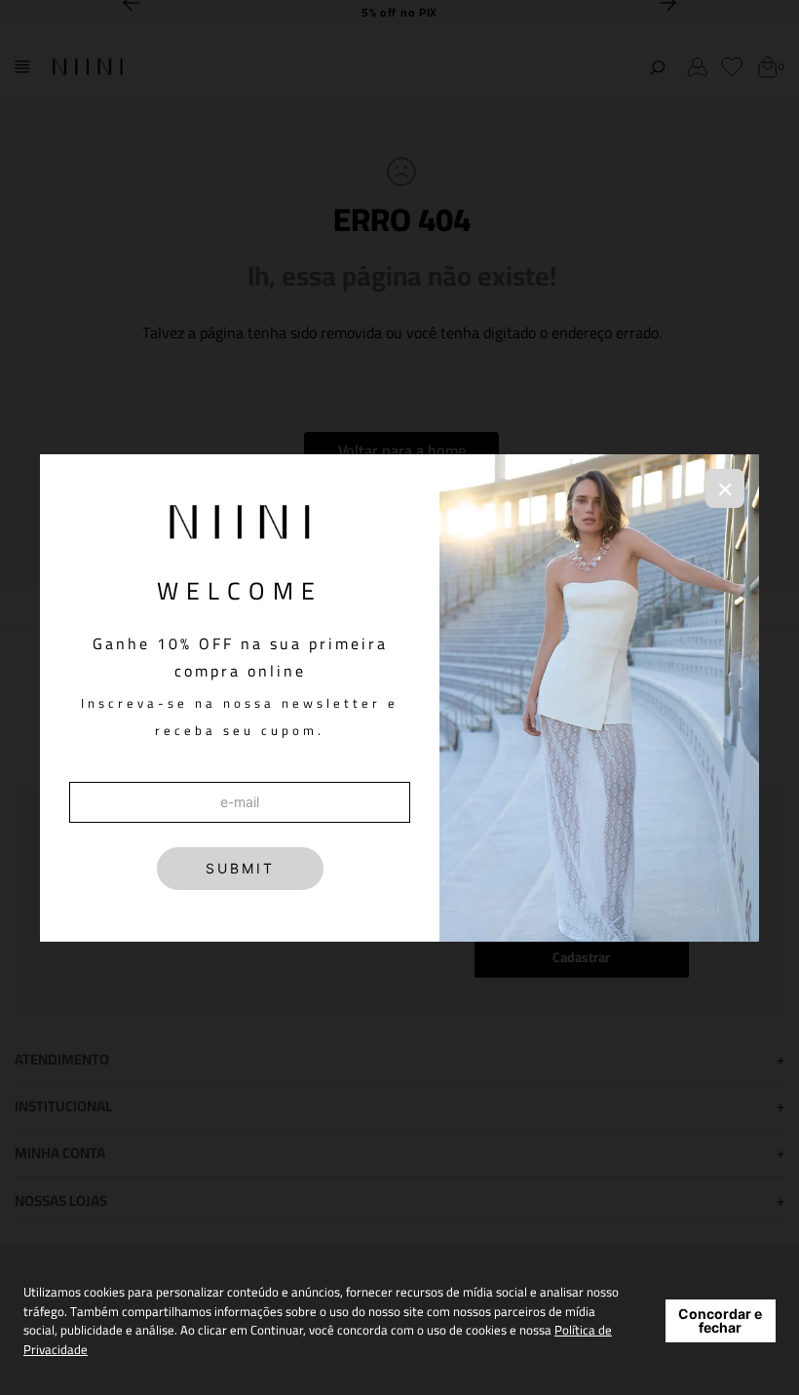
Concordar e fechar (720, 1320)
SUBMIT (240, 868)
